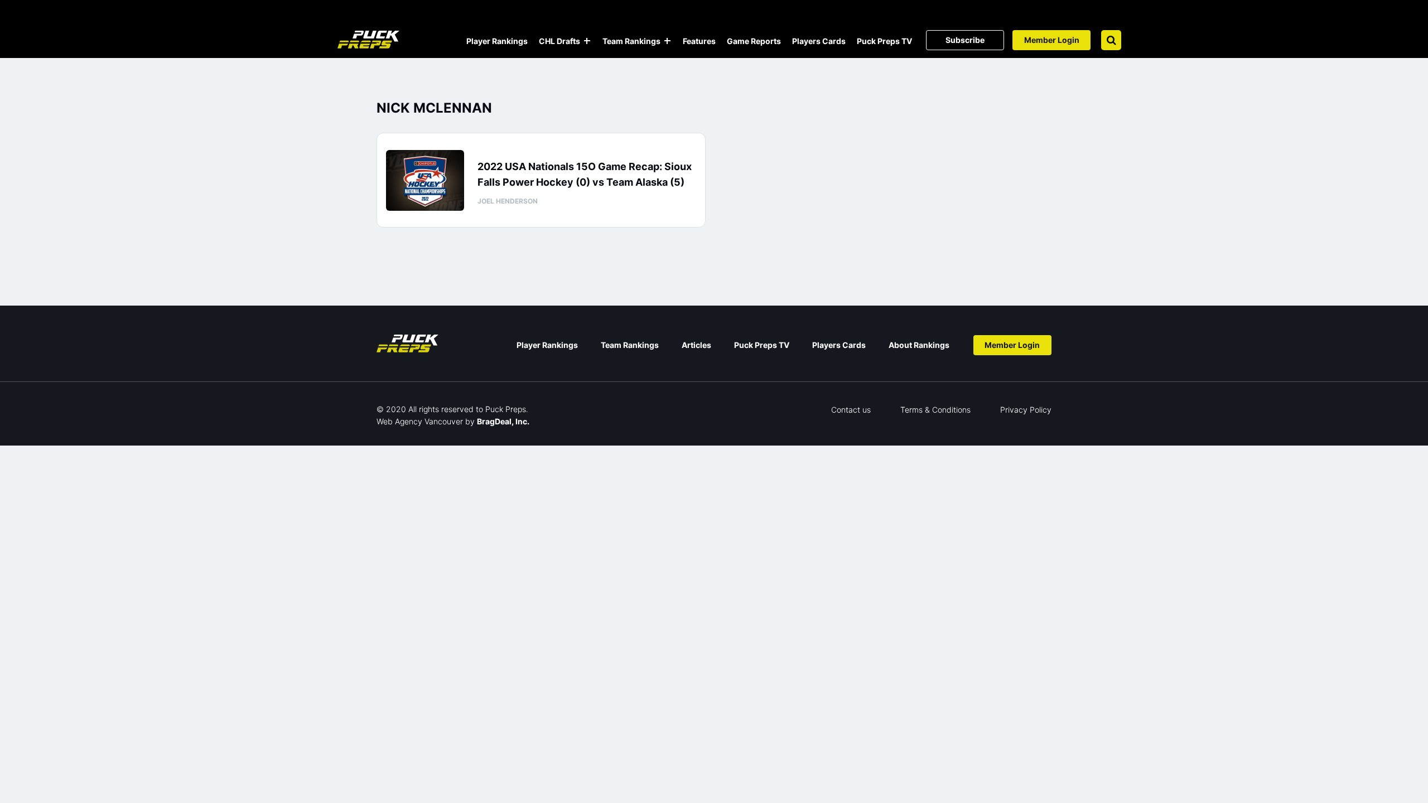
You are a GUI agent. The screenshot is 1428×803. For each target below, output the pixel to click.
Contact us (851, 409)
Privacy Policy (1025, 409)
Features (699, 41)
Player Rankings (497, 41)
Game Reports (754, 41)
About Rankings (919, 345)
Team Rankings (631, 41)
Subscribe (965, 40)
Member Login (1051, 40)
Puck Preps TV (884, 41)
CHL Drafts (559, 41)
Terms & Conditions (935, 409)
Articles (696, 345)
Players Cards (819, 41)
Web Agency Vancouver (420, 421)
